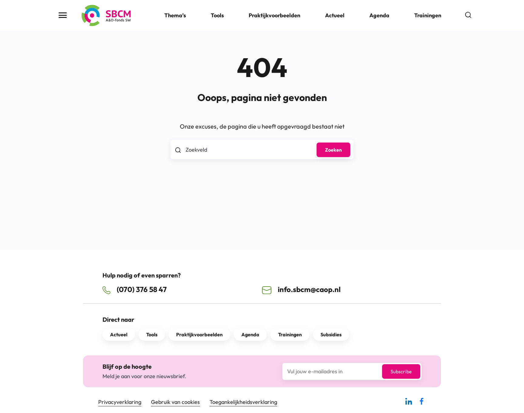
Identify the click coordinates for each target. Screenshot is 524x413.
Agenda (379, 15)
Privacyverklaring (119, 401)
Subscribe (401, 371)
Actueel (334, 15)
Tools (217, 15)
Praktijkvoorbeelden (274, 15)
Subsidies (331, 334)
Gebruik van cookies (175, 401)
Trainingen (427, 15)
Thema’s (175, 15)
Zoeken (333, 150)
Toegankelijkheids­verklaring (243, 401)
